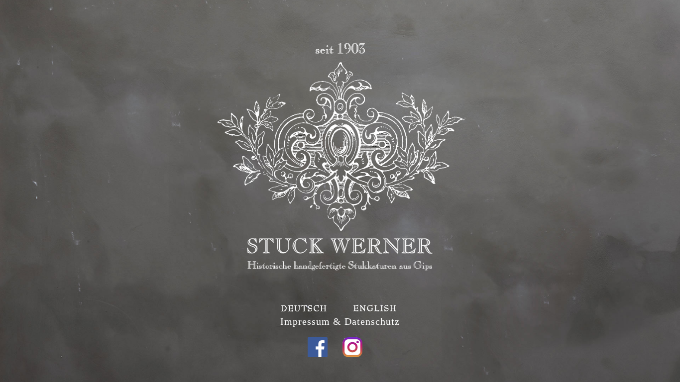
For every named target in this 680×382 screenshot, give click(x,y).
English (387, 307)
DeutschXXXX (292, 307)
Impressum (305, 321)
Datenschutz (372, 321)
